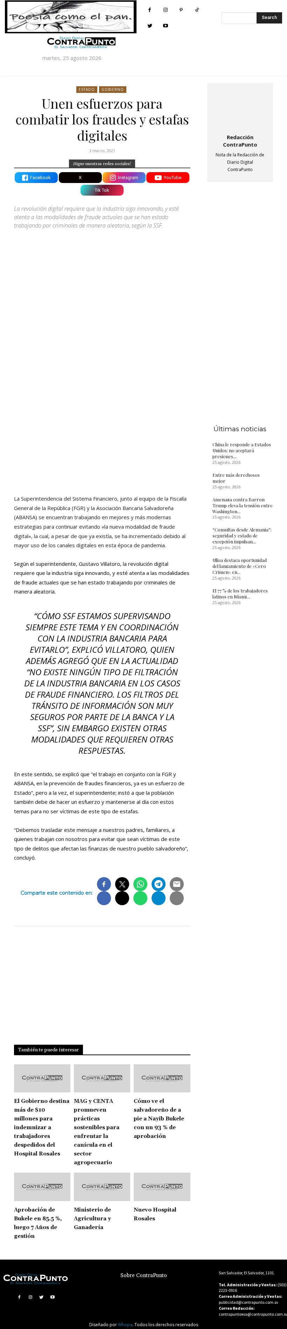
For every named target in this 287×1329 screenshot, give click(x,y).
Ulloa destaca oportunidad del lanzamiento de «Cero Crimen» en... (239, 566)
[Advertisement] (102, 419)
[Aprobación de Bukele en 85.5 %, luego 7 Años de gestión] (42, 1187)
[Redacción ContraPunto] (240, 107)
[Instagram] (165, 10)
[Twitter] (150, 26)
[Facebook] (150, 10)
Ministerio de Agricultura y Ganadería (92, 1219)
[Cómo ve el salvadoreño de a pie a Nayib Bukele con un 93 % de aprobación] (162, 1078)
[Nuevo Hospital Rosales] (162, 1187)
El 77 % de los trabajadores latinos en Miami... (240, 593)
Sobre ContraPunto (143, 1275)
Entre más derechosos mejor (236, 478)
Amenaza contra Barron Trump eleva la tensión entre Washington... (242, 505)
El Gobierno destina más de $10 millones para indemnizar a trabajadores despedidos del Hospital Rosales (41, 1127)
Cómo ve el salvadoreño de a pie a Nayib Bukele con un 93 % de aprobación (159, 1119)
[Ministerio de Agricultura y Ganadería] (102, 1187)
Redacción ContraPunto (240, 141)
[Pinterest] (181, 10)
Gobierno (113, 89)
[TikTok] (197, 10)
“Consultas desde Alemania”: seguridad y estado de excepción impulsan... (242, 535)
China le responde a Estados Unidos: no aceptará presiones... (241, 450)
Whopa (125, 1325)
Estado (87, 89)
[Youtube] (165, 26)
